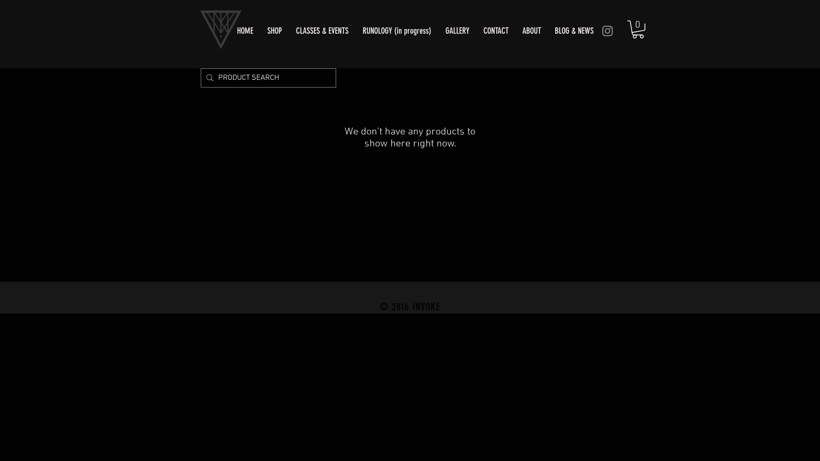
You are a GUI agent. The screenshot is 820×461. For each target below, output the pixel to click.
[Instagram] (607, 31)
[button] (638, 29)
